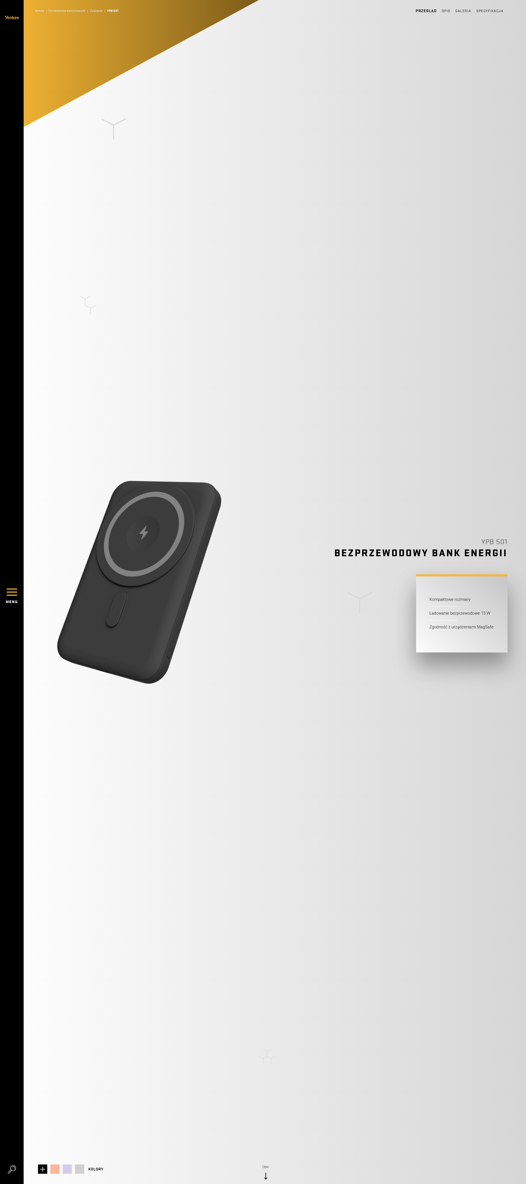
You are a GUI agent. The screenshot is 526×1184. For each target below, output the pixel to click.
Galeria (463, 11)
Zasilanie (96, 11)
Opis (446, 11)
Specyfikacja (489, 11)
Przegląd (426, 10)
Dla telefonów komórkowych (66, 11)
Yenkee (39, 11)
